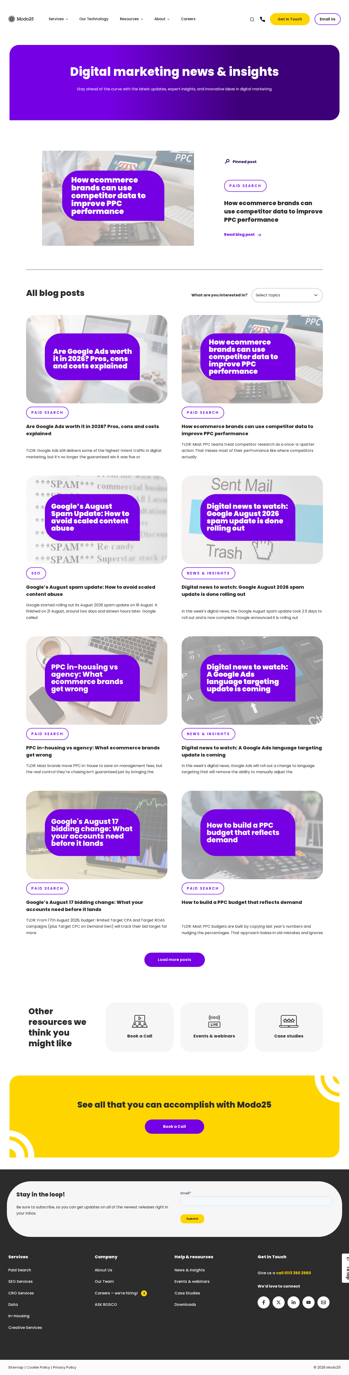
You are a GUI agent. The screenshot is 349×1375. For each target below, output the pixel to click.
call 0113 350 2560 (293, 1273)
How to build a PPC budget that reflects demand (242, 902)
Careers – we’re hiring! (120, 1293)
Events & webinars (192, 1281)
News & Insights (208, 573)
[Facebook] (264, 1302)
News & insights (189, 1270)
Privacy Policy (64, 1367)
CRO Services (21, 1293)
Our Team (104, 1281)
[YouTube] (308, 1302)
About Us (103, 1270)
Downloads (185, 1304)
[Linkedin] (294, 1302)
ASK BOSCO (106, 1304)
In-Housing (18, 1316)
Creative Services (25, 1327)
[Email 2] (323, 1302)
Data (13, 1304)
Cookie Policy (38, 1367)
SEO (36, 573)
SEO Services (20, 1281)
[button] (252, 20)
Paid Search (245, 185)
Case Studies (187, 1293)
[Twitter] (279, 1302)
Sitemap (16, 1367)
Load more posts (174, 959)
